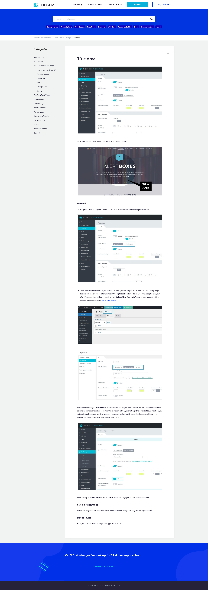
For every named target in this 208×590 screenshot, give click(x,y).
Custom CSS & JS (40, 120)
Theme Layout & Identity (47, 70)
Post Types (91, 27)
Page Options (80, 27)
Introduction (39, 57)
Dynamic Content (147, 27)
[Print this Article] (168, 54)
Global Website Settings (62, 38)
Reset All (37, 133)
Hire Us (137, 4)
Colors (39, 91)
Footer (39, 82)
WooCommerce (40, 107)
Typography (41, 86)
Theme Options (66, 27)
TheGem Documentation (42, 38)
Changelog (77, 4)
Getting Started (52, 27)
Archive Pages (39, 103)
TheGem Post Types (42, 95)
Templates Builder (124, 27)
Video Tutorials (115, 4)
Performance (39, 112)
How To (158, 27)
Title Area (41, 78)
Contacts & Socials (41, 116)
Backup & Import (41, 128)
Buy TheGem (163, 4)
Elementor (102, 27)
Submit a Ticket (95, 4)
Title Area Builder (109, 300)
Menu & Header (43, 74)
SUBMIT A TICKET (104, 566)
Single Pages (39, 99)
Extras (136, 27)
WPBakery (112, 27)
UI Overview (38, 61)
